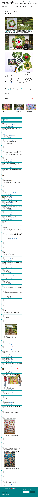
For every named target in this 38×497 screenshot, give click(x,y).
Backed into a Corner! (30, 111)
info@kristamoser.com (7, 494)
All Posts (3, 6)
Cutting (14, 6)
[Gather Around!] (7, 107)
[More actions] (32, 11)
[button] (35, 6)
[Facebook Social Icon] (15, 488)
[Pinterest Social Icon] (13, 488)
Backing (20, 6)
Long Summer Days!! (18, 111)
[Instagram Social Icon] (14, 488)
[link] (29, 1)
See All (35, 102)
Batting (17, 6)
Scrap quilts (6, 6)
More (31, 6)
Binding (11, 6)
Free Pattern (24, 6)
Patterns (6, 93)
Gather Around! (4, 111)
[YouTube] (11, 488)
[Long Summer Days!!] (19, 107)
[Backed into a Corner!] (31, 107)
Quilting (9, 93)
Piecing (28, 6)
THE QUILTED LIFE (6, 488)
